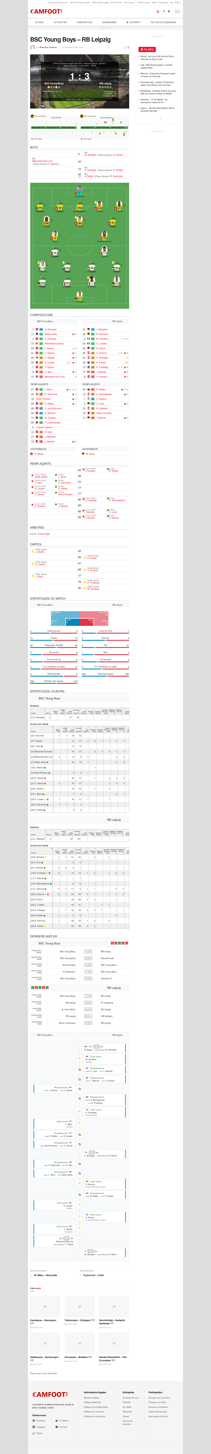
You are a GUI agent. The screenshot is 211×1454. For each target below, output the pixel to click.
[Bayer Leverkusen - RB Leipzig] (79, 1023)
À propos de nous (131, 1397)
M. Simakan (91, 154)
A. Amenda (50, 338)
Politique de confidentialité (96, 1407)
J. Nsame (49, 441)
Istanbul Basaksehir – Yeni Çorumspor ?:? (113, 1358)
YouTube (63, 1426)
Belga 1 (178, 2)
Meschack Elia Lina (42, 161)
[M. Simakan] (92, 282)
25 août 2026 (36, 1327)
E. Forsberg (102, 367)
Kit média (127, 1407)
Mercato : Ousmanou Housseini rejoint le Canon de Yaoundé (158, 75)
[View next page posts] (161, 119)
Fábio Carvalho (104, 413)
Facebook (40, 1420)
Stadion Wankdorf (71, 66)
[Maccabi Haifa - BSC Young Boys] (79, 965)
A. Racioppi (51, 329)
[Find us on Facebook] (164, 11)
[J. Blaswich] (79, 297)
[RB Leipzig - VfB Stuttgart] (79, 1016)
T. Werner (101, 417)
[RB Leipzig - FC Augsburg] (79, 1002)
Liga (171, 2)
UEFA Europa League (100, 2)
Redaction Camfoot (48, 47)
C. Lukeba (101, 343)
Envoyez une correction (159, 1397)
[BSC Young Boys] (54, 78)
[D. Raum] (42, 282)
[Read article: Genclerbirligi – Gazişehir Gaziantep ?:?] (114, 1306)
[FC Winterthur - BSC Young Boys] (79, 971)
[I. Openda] (104, 252)
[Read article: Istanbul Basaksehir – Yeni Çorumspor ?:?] (114, 1343)
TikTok (39, 1433)
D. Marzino (50, 413)
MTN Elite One (116, 2)
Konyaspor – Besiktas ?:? (78, 1357)
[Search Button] (158, 11)
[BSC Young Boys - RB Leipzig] (79, 951)
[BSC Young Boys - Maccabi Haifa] (79, 958)
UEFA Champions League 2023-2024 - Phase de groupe (75, 63)
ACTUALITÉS (60, 22)
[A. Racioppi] (79, 192)
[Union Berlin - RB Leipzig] (79, 1009)
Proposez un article (157, 1402)
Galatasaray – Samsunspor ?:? (44, 1358)
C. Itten (48, 372)
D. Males (49, 403)
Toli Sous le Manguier (163, 22)
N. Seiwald (102, 408)
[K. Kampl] (67, 267)
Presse (126, 1416)
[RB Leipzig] (105, 78)
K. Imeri (48, 432)
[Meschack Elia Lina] (104, 237)
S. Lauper (50, 362)
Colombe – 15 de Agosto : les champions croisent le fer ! (154, 101)
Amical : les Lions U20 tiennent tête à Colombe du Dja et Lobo (157, 58)
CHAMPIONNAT (109, 22)
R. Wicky (38, 454)
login (39, 1373)
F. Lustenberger (52, 422)
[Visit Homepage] (47, 11)
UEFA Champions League (80, 2)
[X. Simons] (116, 267)
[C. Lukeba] (67, 282)
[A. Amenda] (59, 207)
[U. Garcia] (119, 207)
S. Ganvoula (51, 394)
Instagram (41, 1426)
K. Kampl (117, 170)
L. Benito (49, 348)
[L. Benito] (99, 207)
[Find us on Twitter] (169, 11)
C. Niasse (50, 357)
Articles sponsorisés (158, 1411)
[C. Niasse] (46, 222)
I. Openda (101, 372)
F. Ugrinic (53, 163)
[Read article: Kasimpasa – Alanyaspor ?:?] (45, 1306)
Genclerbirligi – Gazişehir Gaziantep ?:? (112, 1322)
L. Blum (48, 389)
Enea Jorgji (44, 533)
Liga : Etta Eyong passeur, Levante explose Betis (156, 66)
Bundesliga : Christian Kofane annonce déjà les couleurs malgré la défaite (158, 92)
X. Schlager (91, 170)
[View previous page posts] (156, 119)
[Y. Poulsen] (55, 252)
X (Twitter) (64, 1420)
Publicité (126, 1402)
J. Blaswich (102, 329)
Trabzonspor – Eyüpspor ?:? (80, 1320)
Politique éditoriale (92, 1402)
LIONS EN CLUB (84, 22)
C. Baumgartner (104, 394)
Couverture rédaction (128, 1422)
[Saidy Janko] (40, 207)
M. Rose (90, 454)
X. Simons (101, 353)
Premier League (143, 2)
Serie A (154, 2)
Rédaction (127, 1411)
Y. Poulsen (101, 376)
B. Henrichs (116, 176)
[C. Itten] (55, 237)
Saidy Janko (51, 334)
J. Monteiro (50, 436)
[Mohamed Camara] (79, 207)
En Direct (135, 22)
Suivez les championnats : (58, 2)
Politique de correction (94, 1411)
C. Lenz (100, 403)
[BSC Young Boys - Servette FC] (79, 978)
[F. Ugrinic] (112, 222)
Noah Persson (43, 398)
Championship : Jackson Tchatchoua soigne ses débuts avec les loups (157, 83)
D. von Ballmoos (53, 408)
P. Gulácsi (101, 398)
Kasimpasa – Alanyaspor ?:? (43, 1322)
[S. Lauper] (79, 222)
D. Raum (117, 154)
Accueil (39, 22)
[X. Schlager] (92, 267)
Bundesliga (163, 2)
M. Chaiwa (50, 417)
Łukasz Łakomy (44, 427)
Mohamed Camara (54, 343)
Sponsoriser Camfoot (158, 1416)
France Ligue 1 (129, 2)
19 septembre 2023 (70, 47)
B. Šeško (89, 176)
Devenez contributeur (158, 1407)
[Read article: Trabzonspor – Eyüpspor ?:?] (80, 1306)
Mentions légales (91, 1397)
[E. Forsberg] (42, 267)
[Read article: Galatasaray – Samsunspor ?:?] (45, 1343)
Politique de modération (95, 1416)
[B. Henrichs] (116, 282)
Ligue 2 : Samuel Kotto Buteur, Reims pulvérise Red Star (158, 109)
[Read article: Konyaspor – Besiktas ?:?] (80, 1343)
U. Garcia (49, 353)
